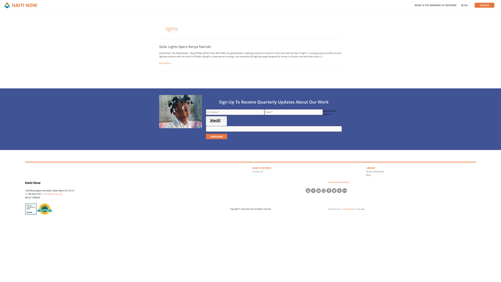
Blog (464, 5)
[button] (484, 5)
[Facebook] (329, 190)
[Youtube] (308, 190)
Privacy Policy (348, 209)
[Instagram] (323, 190)
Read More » (165, 63)
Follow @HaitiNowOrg (339, 182)
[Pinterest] (313, 190)
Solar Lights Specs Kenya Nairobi (185, 46)
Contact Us (257, 171)
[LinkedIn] (318, 190)
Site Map (360, 209)
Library (370, 168)
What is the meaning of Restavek (436, 5)
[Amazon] (339, 190)
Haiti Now (24, 5)
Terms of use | (335, 209)
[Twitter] (334, 190)
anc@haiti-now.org (53, 194)
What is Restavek (261, 168)
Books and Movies (375, 171)
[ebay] (344, 190)
